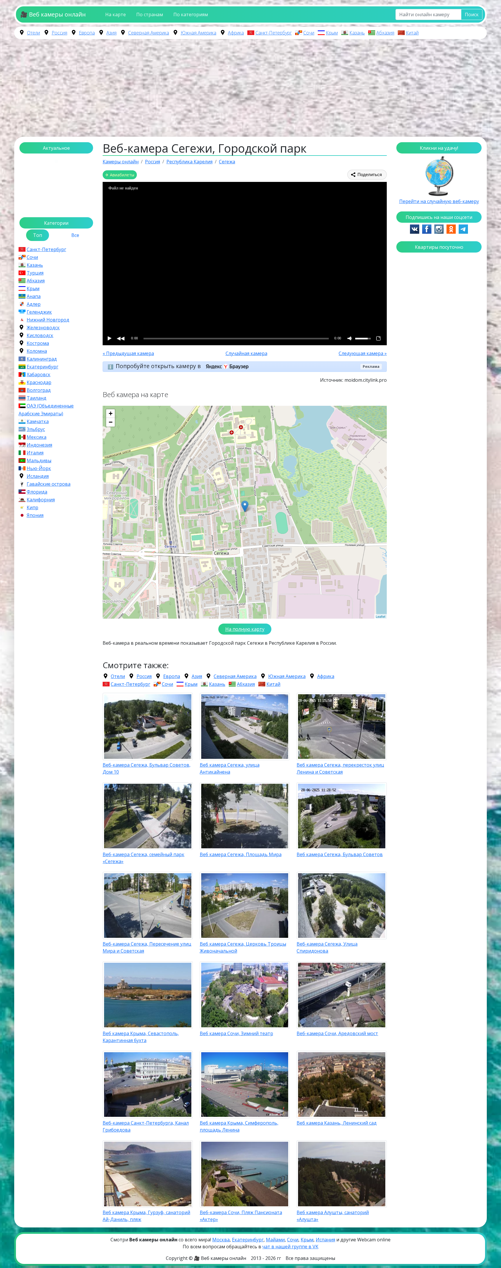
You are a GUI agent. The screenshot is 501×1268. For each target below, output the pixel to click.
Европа (87, 33)
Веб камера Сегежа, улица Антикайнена (229, 768)
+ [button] (110, 413)
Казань (357, 33)
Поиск (472, 14)
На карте (115, 14)
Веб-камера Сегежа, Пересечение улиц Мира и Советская (147, 947)
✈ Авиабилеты (119, 175)
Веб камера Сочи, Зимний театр (236, 1033)
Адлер (34, 304)
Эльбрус (36, 429)
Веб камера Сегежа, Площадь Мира (241, 854)
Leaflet (380, 616)
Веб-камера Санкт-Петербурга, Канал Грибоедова (146, 1126)
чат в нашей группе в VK (290, 1246)
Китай (412, 33)
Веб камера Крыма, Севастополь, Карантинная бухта (141, 1037)
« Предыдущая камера (128, 353)
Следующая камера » (363, 353)
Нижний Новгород (48, 320)
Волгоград (39, 390)
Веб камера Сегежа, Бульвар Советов (340, 854)
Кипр (32, 507)
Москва (221, 1239)
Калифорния (41, 499)
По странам (149, 14)
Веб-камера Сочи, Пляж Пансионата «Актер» (241, 1216)
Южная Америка (198, 33)
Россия (59, 33)
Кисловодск (40, 335)
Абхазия (385, 33)
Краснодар (39, 382)
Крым (332, 33)
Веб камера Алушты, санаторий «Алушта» (333, 1216)
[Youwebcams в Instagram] (439, 228)
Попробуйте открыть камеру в (159, 366)
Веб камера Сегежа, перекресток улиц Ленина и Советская (340, 768)
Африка (236, 33)
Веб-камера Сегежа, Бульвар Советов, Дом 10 (146, 768)
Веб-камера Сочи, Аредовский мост (337, 1033)
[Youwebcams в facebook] (426, 228)
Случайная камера (246, 353)
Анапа (34, 296)
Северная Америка (148, 33)
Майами (275, 1239)
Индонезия (39, 445)
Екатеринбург (42, 366)
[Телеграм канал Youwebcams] (463, 228)
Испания (325, 1239)
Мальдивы (39, 460)
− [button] (110, 422)
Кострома (38, 343)
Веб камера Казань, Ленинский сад (337, 1123)
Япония (35, 515)
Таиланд (36, 398)
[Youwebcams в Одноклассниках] (451, 228)
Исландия (38, 476)
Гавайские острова (48, 484)
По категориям (190, 14)
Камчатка (38, 421)
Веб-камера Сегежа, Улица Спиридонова (327, 947)
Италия (35, 453)
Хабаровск (38, 374)
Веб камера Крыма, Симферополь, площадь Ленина (239, 1126)
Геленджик (39, 312)
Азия (111, 33)
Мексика (36, 437)
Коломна (37, 351)
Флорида (37, 492)
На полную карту (244, 629)
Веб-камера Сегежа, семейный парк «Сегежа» (143, 858)
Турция (35, 273)
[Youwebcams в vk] (414, 228)
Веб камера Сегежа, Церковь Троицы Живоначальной (243, 947)
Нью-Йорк (39, 468)
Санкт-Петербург (273, 33)
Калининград (42, 359)
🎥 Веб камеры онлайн (53, 14)
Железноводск (43, 327)
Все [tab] (75, 235)
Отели (33, 33)
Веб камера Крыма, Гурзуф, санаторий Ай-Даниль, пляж (146, 1216)
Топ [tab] (37, 235)
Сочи (308, 33)
